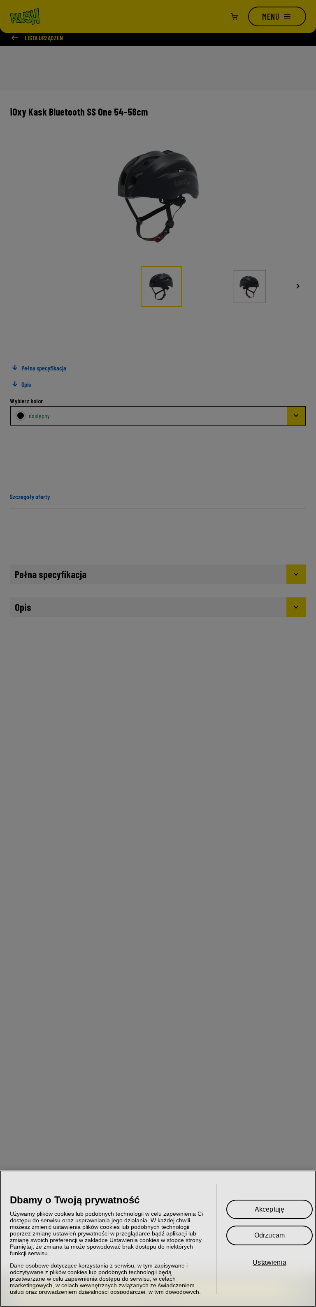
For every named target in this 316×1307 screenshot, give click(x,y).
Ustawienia (269, 1262)
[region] (158, 1239)
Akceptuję (269, 1209)
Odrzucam (269, 1235)
